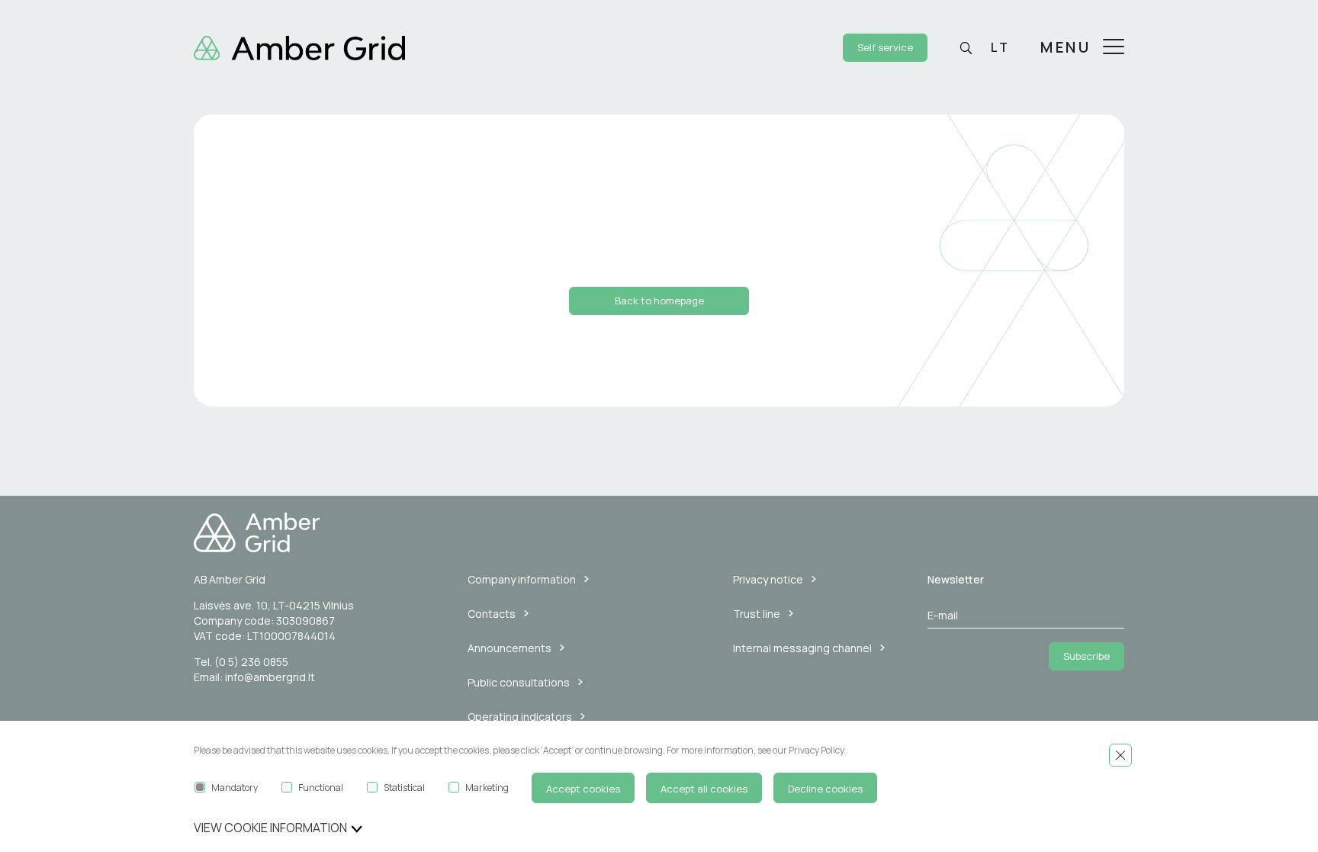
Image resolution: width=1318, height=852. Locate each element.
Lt (1000, 47)
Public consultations (519, 682)
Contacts (492, 613)
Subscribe (1086, 656)
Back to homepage (659, 300)
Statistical (404, 787)
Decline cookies (825, 789)
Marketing (487, 787)
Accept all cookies (704, 789)
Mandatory (234, 787)
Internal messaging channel (802, 648)
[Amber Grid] (299, 46)
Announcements (509, 648)
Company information (522, 579)
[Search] (966, 48)
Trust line (756, 613)
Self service (885, 47)
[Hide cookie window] (1120, 755)
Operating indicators (520, 716)
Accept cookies (583, 789)
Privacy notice (768, 579)
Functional (320, 787)
